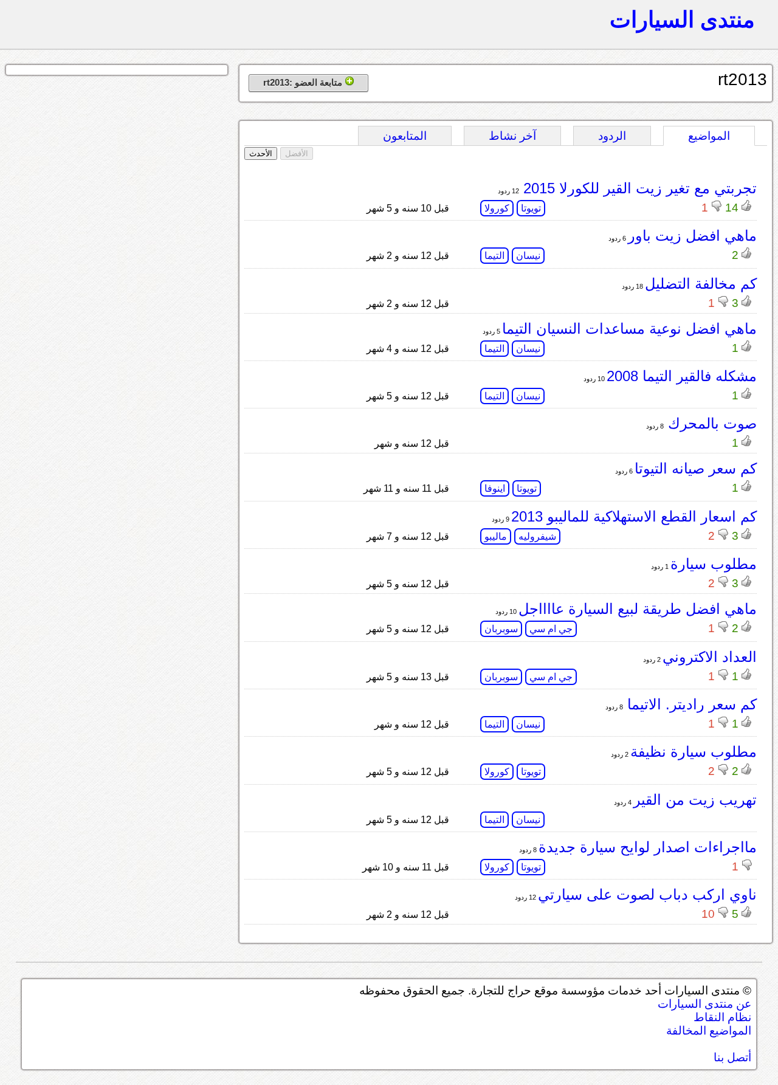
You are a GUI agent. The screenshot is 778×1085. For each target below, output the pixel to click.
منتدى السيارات (682, 19)
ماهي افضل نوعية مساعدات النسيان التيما (629, 328)
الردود (612, 135)
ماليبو (495, 536)
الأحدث (260, 153)
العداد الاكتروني (710, 657)
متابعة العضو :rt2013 (304, 82)
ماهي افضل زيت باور (692, 235)
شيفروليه (537, 536)
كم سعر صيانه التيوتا (696, 468)
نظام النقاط (722, 1017)
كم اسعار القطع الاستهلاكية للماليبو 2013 (634, 516)
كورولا (496, 208)
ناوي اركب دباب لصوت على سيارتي (647, 894)
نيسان (528, 255)
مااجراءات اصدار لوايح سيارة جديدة (648, 847)
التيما (494, 255)
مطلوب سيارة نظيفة (693, 751)
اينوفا (494, 488)
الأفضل (296, 153)
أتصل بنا (732, 1057)
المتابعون (405, 135)
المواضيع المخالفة (708, 1030)
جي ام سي (551, 629)
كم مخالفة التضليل (701, 283)
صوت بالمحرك (710, 423)
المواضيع (709, 135)
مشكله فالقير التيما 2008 (682, 376)
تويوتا (531, 208)
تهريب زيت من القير (695, 799)
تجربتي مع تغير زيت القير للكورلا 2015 (638, 188)
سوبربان (501, 629)
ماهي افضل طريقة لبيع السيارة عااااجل (637, 609)
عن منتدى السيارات (704, 1003)
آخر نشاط (512, 135)
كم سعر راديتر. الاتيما (690, 704)
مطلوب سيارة (713, 564)
